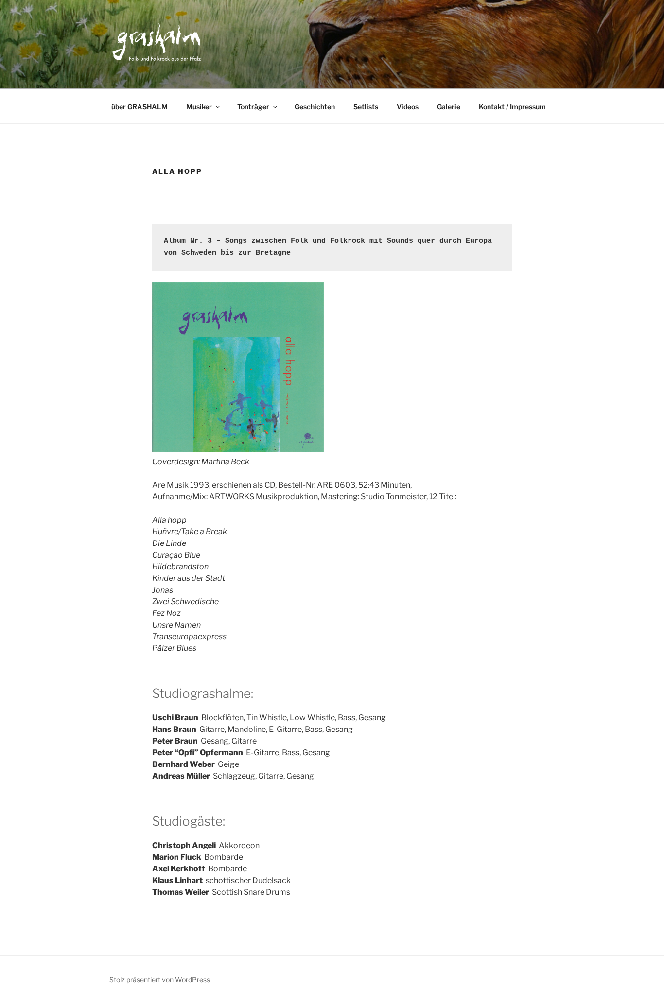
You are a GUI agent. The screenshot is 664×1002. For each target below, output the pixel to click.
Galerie (448, 106)
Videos (408, 106)
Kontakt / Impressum (512, 106)
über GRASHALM (139, 106)
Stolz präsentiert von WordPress (159, 979)
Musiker (199, 106)
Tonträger (253, 106)
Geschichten (315, 106)
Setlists (365, 106)
